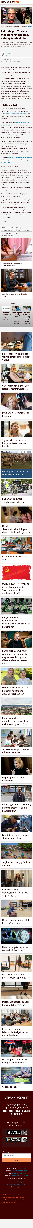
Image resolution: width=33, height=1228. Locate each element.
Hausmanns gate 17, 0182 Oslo (19, 1176)
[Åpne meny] (30, 2)
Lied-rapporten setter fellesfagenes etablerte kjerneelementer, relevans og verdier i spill (16, 159)
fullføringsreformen (8, 236)
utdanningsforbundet (8, 230)
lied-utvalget (27, 230)
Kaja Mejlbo (22, 1168)
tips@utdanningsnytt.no (19, 1171)
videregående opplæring (9, 233)
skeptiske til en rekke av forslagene (15, 114)
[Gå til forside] (10, 2)
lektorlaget (5, 227)
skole (19, 230)
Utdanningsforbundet (19, 1173)
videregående (15, 227)
